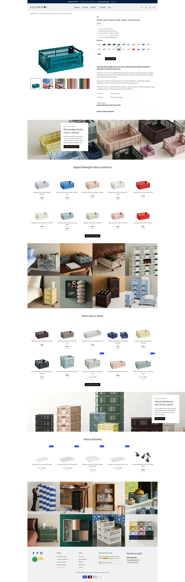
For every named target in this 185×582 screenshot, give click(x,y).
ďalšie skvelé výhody (114, 558)
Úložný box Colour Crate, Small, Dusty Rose (134, 44)
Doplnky (93, 7)
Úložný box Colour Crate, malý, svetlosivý (104, 49)
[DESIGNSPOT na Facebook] (33, 553)
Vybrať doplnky (160, 418)
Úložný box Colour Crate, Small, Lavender (99, 49)
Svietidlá (85, 7)
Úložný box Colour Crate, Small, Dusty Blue (129, 44)
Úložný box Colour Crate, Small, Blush (99, 44)
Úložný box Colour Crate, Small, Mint (114, 49)
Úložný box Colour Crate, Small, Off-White (124, 49)
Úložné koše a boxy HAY (66, 13)
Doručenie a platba (61, 556)
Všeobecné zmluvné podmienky (91, 572)
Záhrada (103, 7)
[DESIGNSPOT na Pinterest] (37, 553)
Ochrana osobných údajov (104, 572)
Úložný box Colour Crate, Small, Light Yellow (109, 49)
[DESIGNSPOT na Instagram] (41, 553)
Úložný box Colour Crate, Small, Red (134, 49)
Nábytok (77, 7)
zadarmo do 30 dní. (109, 35)
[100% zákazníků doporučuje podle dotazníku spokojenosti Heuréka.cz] (41, 561)
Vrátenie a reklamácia (62, 559)
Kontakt (81, 567)
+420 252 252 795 (132, 562)
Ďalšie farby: (100, 40)
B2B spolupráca (83, 559)
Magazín (81, 562)
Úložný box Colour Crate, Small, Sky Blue (143, 49)
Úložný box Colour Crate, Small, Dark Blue (114, 44)
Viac (109, 7)
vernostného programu (111, 37)
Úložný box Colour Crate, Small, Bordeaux (104, 44)
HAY (98, 16)
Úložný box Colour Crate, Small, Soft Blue (148, 49)
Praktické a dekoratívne (44, 13)
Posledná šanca (61, 567)
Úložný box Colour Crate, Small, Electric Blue (143, 44)
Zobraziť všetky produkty (92, 236)
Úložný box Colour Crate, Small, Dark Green (119, 44)
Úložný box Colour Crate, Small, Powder (129, 49)
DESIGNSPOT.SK (34, 13)
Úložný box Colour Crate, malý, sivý (148, 44)
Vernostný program (61, 562)
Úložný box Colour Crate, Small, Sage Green (138, 49)
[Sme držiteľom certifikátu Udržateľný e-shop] (35, 561)
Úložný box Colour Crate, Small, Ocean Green (119, 49)
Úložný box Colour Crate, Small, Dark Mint (124, 44)
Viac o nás (81, 556)
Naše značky (82, 564)
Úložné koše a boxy (55, 13)
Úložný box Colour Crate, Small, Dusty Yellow (138, 44)
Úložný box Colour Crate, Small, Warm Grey (99, 53)
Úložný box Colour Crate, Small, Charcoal (109, 44)
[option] (60, 46)
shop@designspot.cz (133, 560)
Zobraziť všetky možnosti (71, 146)
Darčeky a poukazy (61, 564)
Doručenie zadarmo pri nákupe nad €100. (109, 33)
